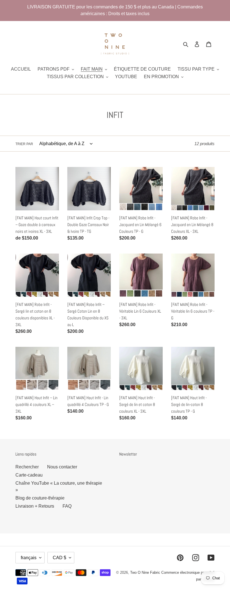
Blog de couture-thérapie (40, 498)
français (28, 557)
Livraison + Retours (34, 506)
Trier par (24, 144)
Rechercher (27, 466)
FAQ (67, 506)
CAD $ (59, 557)
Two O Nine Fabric (145, 572)
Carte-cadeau (29, 475)
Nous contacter (62, 466)
